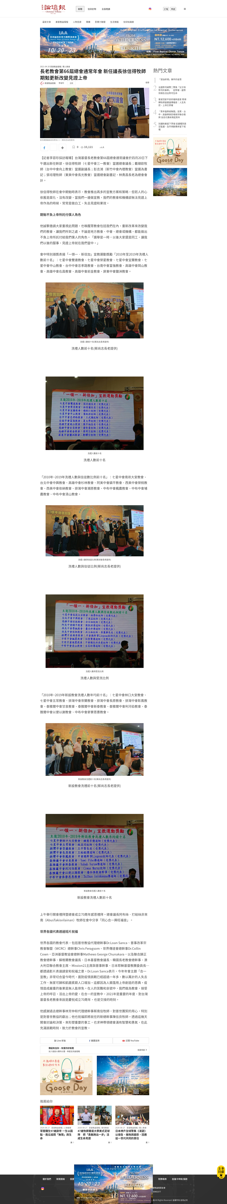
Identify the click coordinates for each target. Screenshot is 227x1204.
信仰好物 (92, 9)
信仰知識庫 (128, 22)
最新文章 (46, 22)
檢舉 (147, 82)
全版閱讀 (106, 9)
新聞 (80, 9)
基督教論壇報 (62, 22)
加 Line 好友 (60, 1040)
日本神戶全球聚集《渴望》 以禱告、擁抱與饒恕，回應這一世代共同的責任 (131, 1134)
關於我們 (47, 1178)
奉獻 (173, 9)
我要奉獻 (141, 1050)
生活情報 (114, 22)
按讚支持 (95, 1040)
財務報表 (162, 1178)
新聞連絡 (60, 1178)
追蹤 (71, 83)
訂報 (166, 9)
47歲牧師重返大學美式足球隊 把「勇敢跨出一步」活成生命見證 (94, 1134)
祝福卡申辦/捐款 (179, 1178)
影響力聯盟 (100, 22)
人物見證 (77, 22)
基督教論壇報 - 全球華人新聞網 (53, 9)
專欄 (88, 22)
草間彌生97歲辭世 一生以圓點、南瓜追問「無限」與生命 (56, 1134)
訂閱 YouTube (132, 1040)
